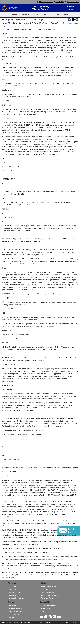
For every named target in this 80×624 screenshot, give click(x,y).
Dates (46, 14)
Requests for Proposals (16, 598)
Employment (13, 586)
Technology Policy (47, 598)
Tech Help (12, 617)
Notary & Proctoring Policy (49, 595)
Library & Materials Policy (49, 592)
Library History (13, 589)
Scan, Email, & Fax (15, 614)
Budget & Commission (48, 586)
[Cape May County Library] (3, 20)
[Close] (59, 527)
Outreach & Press (14, 595)
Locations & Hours (15, 592)
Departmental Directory (48, 606)
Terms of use (74, 622)
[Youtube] (59, 617)
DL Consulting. (14, 622)
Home (14, 14)
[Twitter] (73, 19)
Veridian (49, 622)
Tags (56, 14)
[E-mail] (76, 19)
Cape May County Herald (15, 20)
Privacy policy (65, 622)
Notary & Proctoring (15, 611)
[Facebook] (69, 19)
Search (25, 14)
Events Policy (45, 589)
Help (66, 14)
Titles (36, 14)
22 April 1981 (32, 20)
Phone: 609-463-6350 (48, 609)
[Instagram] (50, 617)
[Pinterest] (54, 617)
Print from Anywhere (16, 609)
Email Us (43, 611)
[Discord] (42, 617)
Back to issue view (8, 27)
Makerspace (13, 606)
